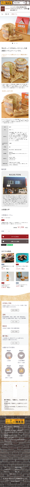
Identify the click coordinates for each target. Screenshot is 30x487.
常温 (3, 220)
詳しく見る (15, 310)
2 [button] (15, 43)
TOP (5, 467)
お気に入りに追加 (15, 241)
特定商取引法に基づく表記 (21, 478)
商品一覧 (7, 14)
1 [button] (13, 43)
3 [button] (17, 43)
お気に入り (6, 471)
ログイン (17, 469)
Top (2, 14)
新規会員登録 (18, 467)
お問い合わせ (13, 474)
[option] (15, 29)
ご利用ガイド (7, 469)
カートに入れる (15, 236)
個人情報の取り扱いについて (9, 478)
